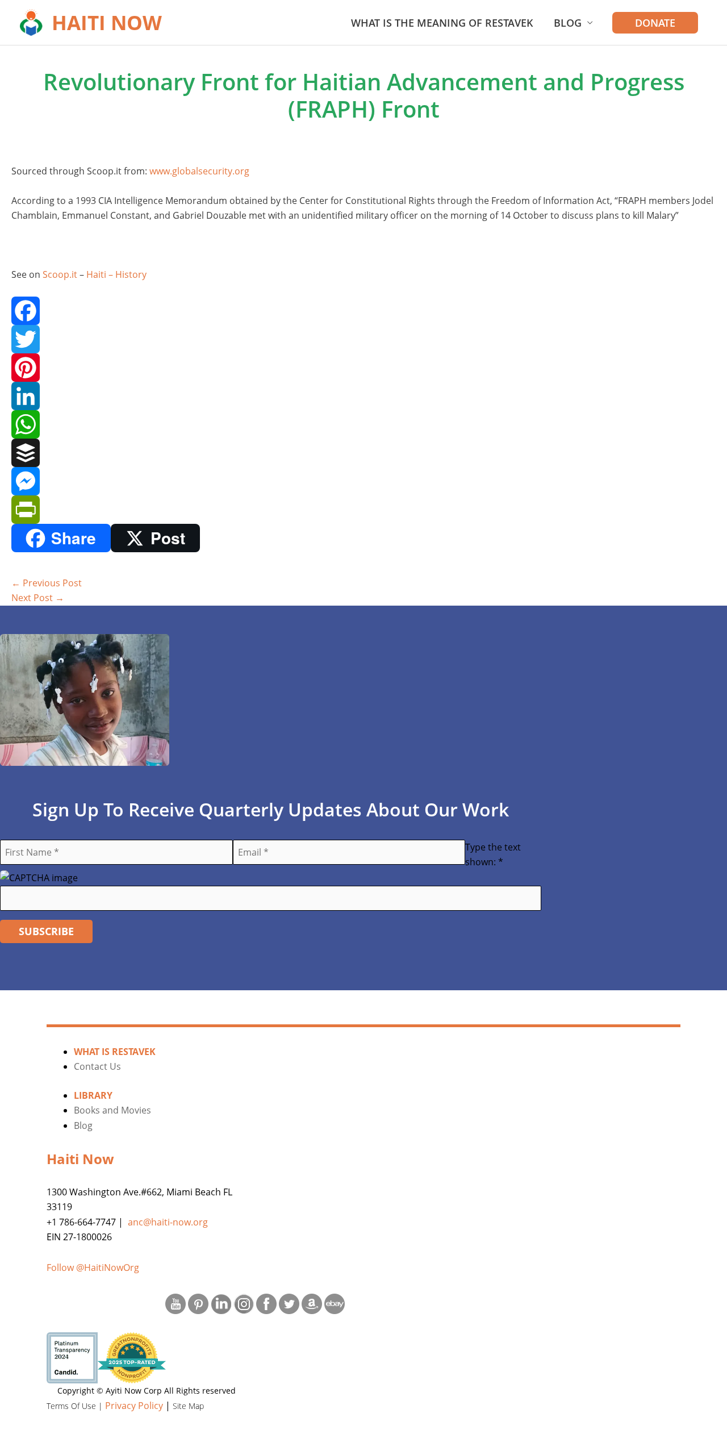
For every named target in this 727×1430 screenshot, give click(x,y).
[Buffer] (363, 453)
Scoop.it (60, 274)
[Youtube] (175, 1302)
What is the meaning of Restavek (442, 23)
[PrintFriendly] (363, 509)
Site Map (188, 1405)
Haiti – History (116, 274)
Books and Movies (112, 1110)
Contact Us (97, 1066)
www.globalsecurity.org (199, 171)
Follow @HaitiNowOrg (93, 1267)
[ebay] (334, 1302)
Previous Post (46, 583)
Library (93, 1095)
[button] (655, 23)
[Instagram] (243, 1302)
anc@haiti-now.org (168, 1222)
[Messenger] (363, 481)
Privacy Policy (134, 1405)
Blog (568, 23)
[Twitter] (363, 339)
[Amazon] (311, 1302)
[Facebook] (363, 311)
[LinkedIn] (363, 396)
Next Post (37, 597)
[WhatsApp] (363, 424)
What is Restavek (115, 1051)
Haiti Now (107, 22)
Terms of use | (76, 1405)
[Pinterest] (363, 367)
